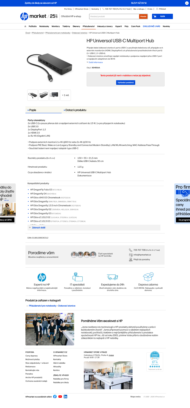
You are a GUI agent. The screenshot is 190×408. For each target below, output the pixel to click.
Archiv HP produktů (33, 377)
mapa (111, 355)
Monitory (56, 26)
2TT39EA (81, 221)
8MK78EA (53, 202)
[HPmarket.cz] (39, 16)
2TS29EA (64, 217)
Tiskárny (66, 26)
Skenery (76, 26)
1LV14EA (55, 217)
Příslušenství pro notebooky (57, 33)
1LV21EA (72, 217)
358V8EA (56, 209)
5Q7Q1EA (65, 198)
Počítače (33, 26)
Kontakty (95, 9)
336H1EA (74, 209)
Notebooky (44, 26)
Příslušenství (88, 26)
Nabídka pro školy (61, 382)
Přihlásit (162, 9)
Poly (126, 26)
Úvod (27, 33)
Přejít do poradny (142, 259)
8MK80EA (62, 202)
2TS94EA (73, 221)
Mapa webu (135, 396)
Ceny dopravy (31, 356)
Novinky (166, 26)
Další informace (96, 62)
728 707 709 (139, 250)
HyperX (118, 26)
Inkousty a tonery (105, 26)
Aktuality (57, 366)
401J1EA (65, 209)
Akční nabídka (59, 363)
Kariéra (56, 370)
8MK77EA (71, 202)
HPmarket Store (81, 9)
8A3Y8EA (52, 194)
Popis (32, 110)
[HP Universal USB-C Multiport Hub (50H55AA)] (49, 64)
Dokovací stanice (79, 33)
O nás (149, 9)
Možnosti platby (32, 359)
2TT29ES (64, 221)
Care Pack (135, 26)
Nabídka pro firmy (61, 379)
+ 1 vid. (65, 95)
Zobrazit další (38, 227)
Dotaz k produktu (75, 110)
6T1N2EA (56, 213)
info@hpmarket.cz (142, 254)
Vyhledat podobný (126, 82)
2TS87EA (55, 221)
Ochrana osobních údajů (36, 381)
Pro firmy (68, 9)
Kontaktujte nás (32, 370)
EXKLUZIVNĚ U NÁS (151, 26)
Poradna (29, 374)
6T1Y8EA (57, 190)
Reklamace (30, 366)
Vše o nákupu (138, 9)
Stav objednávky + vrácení (36, 363)
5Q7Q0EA (76, 206)
